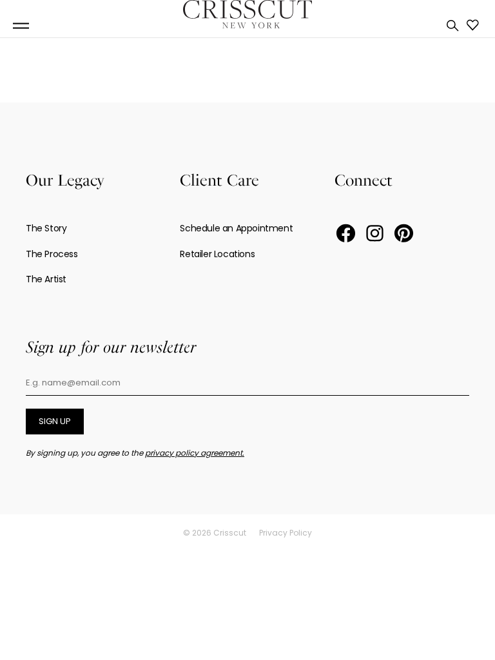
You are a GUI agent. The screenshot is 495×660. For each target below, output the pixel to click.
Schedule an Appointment (236, 228)
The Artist (46, 279)
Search (453, 26)
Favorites (473, 25)
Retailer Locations (217, 254)
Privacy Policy (285, 532)
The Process (52, 254)
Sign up (55, 421)
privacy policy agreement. (194, 452)
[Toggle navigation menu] (20, 26)
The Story (46, 228)
